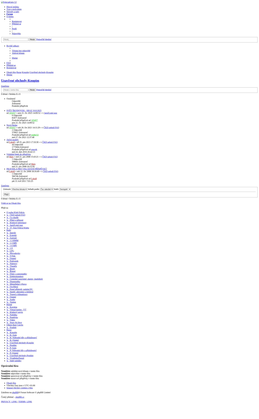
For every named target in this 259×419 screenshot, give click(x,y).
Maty (11, 157)
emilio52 (35, 135)
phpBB (15, 392)
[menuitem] (21, 51)
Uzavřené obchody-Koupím (20, 80)
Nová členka (11, 125)
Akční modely (12, 140)
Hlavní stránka (12, 7)
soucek (34, 149)
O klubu (9, 16)
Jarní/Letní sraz (50, 113)
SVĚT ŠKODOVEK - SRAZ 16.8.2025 (23, 110)
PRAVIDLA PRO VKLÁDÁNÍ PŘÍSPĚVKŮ (26, 169)
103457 (12, 113)
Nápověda (16, 33)
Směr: (56, 189)
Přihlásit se (16, 24)
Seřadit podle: (34, 189)
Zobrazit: (7, 189)
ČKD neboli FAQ (51, 127)
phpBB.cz (20, 397)
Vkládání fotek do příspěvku (18, 154)
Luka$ (12, 142)
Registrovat (17, 21)
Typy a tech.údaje (14, 9)
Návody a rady (12, 12)
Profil (14, 29)
